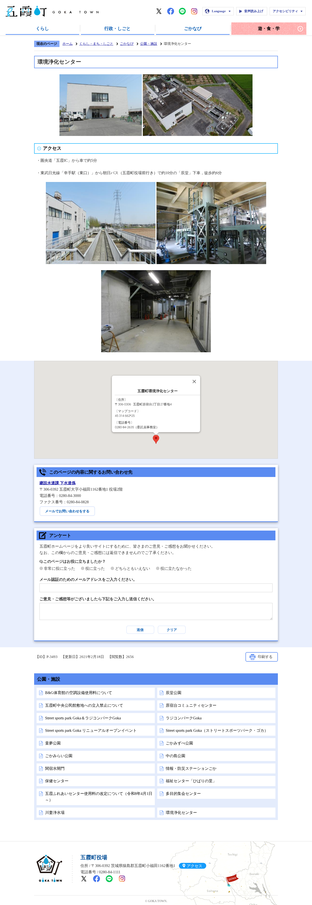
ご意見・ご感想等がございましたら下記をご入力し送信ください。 (97, 599)
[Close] (194, 381)
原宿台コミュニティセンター (191, 705)
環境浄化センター (181, 812)
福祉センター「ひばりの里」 (191, 781)
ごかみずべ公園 (179, 743)
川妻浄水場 (55, 812)
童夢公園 (53, 743)
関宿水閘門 (55, 768)
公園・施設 (148, 44)
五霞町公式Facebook (170, 11)
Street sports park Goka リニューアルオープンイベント (91, 730)
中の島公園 (175, 756)
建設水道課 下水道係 (57, 483)
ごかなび (193, 28)
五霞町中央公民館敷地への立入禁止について (84, 705)
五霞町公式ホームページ (52, 11)
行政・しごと (117, 28)
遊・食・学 (269, 28)
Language (219, 11)
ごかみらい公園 (58, 756)
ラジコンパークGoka (184, 718)
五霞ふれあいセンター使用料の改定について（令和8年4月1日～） (98, 796)
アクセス (194, 866)
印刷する (265, 657)
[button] (156, 439)
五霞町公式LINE (182, 11)
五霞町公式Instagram (194, 11)
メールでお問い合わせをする (67, 511)
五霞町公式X (159, 11)
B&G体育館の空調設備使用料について (78, 693)
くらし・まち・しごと (96, 44)
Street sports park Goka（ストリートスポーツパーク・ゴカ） (217, 730)
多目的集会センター (183, 793)
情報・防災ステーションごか (191, 768)
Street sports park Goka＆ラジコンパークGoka (83, 718)
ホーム (67, 44)
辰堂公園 (173, 693)
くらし (42, 28)
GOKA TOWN (49, 868)
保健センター (56, 781)
